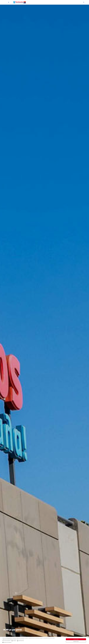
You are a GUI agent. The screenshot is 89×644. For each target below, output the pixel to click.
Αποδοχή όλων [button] (76, 639)
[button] (3, 641)
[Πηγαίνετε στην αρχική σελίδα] (19, 2)
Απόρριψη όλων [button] (75, 641)
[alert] (44, 640)
